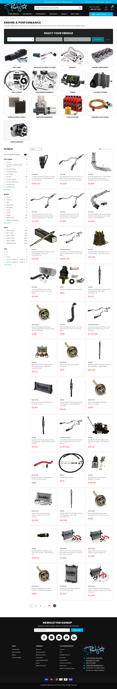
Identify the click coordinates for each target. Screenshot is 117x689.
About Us (108, 2)
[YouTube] (66, 637)
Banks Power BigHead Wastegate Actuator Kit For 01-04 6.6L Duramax (98, 514)
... (44, 606)
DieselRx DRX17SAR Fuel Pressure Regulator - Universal (97, 478)
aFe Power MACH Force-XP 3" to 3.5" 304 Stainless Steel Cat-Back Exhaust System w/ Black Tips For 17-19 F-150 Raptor (42, 216)
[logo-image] (18, 7)
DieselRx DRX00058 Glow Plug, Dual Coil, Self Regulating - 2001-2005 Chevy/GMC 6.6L (43, 253)
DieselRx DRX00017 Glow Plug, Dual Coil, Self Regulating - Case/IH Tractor (99, 365)
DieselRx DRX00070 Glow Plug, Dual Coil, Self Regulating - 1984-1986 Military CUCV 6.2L (71, 404)
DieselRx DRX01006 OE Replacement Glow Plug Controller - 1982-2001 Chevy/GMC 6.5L (42, 366)
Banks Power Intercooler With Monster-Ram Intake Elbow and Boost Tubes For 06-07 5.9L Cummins (71, 552)
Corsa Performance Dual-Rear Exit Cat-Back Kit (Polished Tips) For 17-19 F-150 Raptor (71, 253)
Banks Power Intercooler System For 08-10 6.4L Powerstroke (70, 589)
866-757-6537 (91, 663)
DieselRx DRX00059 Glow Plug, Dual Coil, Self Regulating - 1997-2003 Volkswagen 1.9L (99, 291)
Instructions (88, 2)
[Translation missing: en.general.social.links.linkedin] (74, 637)
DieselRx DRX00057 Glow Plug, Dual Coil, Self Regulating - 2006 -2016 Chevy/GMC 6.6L (71, 515)
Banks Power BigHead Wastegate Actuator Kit (69, 365)
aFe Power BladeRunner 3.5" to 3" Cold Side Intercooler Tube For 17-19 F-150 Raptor (71, 328)
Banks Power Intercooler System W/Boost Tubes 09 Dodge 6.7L (97, 551)
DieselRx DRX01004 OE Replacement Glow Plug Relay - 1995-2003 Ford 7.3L (99, 252)
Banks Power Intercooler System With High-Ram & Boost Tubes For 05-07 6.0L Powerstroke (99, 590)
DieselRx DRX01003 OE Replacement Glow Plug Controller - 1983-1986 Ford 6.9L (42, 552)
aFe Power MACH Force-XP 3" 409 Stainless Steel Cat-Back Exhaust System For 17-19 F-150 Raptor (69, 216)
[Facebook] (44, 637)
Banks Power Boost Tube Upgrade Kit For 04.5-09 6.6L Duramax (42, 478)
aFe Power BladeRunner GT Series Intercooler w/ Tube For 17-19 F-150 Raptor (42, 291)
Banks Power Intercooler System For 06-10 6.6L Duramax (42, 403)
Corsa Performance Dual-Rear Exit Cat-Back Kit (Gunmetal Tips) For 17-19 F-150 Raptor (99, 328)
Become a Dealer (99, 2)
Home (6, 18)
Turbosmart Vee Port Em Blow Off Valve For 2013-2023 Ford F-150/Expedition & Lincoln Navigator (43, 178)
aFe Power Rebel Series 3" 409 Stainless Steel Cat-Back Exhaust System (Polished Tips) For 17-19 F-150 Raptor (99, 178)
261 (49, 606)
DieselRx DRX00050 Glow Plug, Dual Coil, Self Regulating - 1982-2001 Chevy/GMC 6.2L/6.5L (43, 441)
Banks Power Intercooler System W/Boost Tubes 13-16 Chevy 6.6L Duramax (41, 515)
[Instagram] (51, 637)
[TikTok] (59, 637)
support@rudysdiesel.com (94, 665)
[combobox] (56, 8)
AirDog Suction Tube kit (66, 477)
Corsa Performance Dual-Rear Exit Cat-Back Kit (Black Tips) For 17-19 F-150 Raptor (71, 441)
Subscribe (77, 630)
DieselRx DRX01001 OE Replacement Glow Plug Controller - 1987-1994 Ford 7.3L (99, 441)
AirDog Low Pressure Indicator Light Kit (71, 289)
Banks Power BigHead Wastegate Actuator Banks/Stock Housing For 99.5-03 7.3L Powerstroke (43, 328)
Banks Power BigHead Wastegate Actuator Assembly (97, 403)
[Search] (58, 8)
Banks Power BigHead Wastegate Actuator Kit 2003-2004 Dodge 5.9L (42, 589)
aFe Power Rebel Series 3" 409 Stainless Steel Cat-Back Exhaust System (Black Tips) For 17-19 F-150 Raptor (99, 216)
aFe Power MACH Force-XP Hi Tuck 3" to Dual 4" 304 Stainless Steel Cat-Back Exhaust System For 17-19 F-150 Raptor (71, 178)
